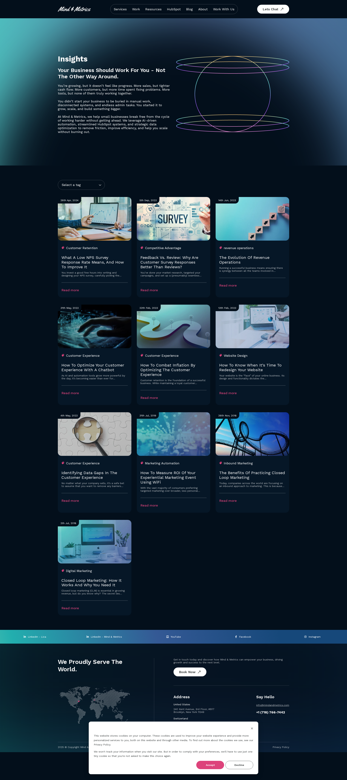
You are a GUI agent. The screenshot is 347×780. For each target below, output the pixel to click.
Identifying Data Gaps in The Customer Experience (89, 475)
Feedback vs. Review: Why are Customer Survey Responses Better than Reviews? (169, 262)
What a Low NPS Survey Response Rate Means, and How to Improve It (92, 262)
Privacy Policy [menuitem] (281, 747)
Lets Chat (270, 9)
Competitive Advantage (163, 248)
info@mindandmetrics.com (272, 705)
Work (136, 9)
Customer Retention (82, 248)
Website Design (236, 355)
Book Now (187, 672)
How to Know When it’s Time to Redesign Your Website (250, 367)
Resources (153, 9)
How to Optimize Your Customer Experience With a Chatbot (92, 367)
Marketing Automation (162, 463)
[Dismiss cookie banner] (252, 729)
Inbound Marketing (238, 463)
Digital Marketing (79, 571)
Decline (239, 765)
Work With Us (223, 9)
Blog (189, 9)
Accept (210, 765)
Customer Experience (83, 355)
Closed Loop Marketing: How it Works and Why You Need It (91, 582)
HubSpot (174, 9)
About (203, 9)
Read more (70, 290)
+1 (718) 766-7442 (270, 712)
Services (120, 9)
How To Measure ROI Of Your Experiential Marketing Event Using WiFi (168, 477)
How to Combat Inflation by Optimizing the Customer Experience (167, 370)
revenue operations (239, 248)
